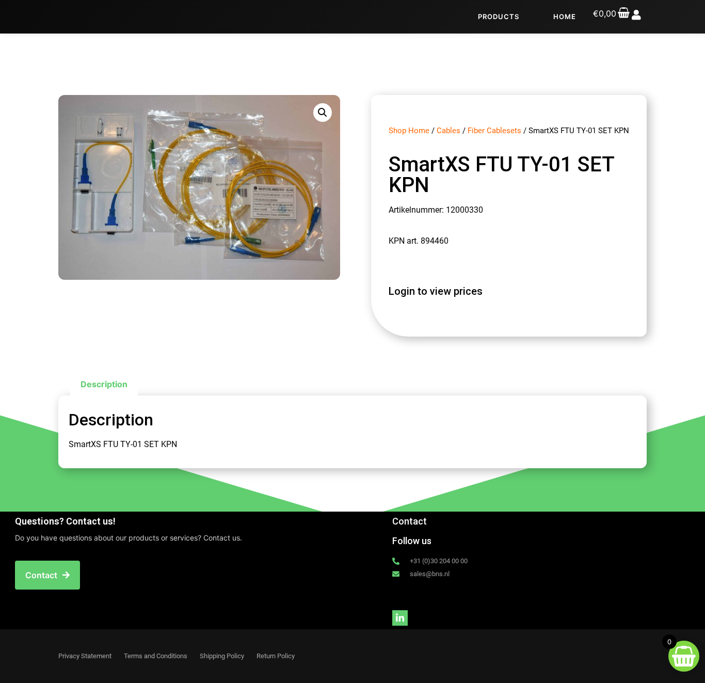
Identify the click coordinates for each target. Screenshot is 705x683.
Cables (448, 130)
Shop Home (409, 130)
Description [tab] (104, 384)
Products (498, 16)
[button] (322, 112)
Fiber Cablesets (494, 130)
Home (564, 16)
